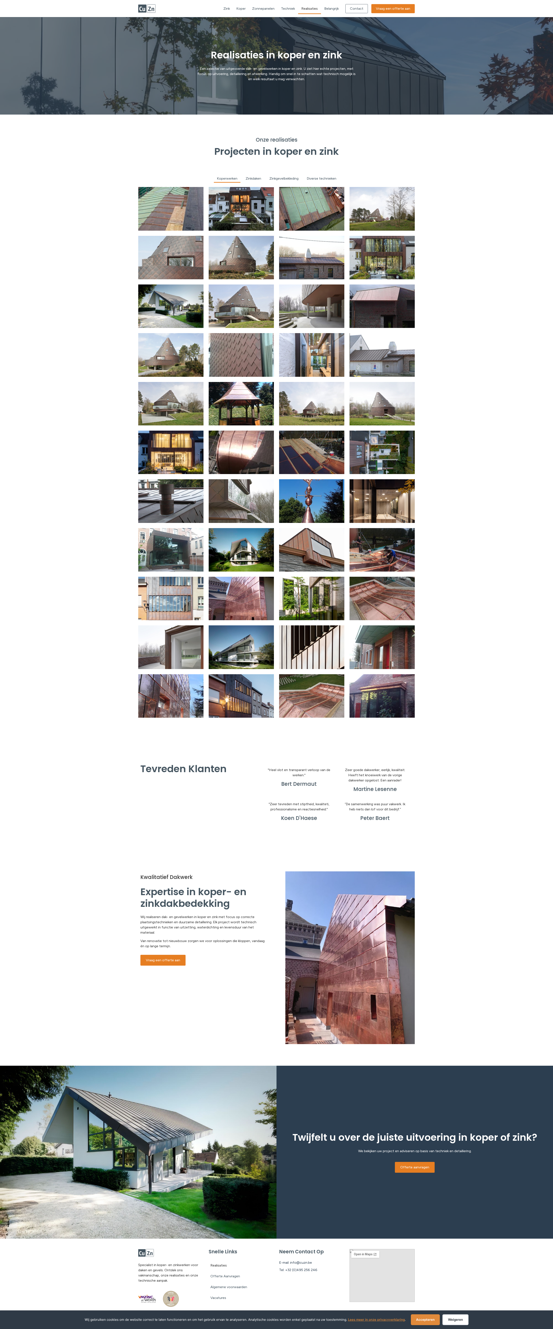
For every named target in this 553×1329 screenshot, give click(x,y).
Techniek (288, 8)
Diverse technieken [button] (321, 178)
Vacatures (218, 1298)
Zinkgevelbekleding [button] (284, 178)
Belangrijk (331, 8)
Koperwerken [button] (227, 178)
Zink (226, 8)
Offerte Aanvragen (225, 1276)
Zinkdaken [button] (253, 178)
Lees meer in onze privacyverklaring (376, 1320)
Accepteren (425, 1320)
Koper (241, 8)
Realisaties (309, 8)
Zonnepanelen (263, 8)
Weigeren (455, 1320)
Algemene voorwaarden (228, 1287)
